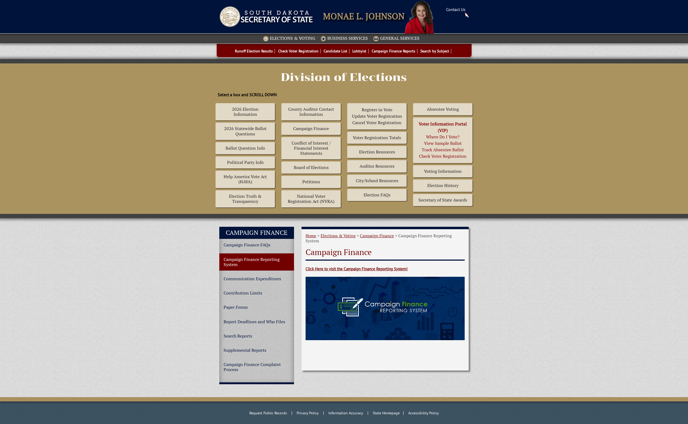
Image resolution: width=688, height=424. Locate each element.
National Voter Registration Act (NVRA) (311, 198)
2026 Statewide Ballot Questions (245, 131)
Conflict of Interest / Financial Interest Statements (311, 148)
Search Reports (238, 336)
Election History (442, 185)
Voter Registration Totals (377, 138)
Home (311, 235)
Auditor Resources (377, 166)
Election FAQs (377, 195)
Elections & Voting (292, 38)
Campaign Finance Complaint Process (252, 367)
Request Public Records (268, 413)
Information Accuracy (345, 413)
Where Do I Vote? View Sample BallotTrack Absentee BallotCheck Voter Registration (443, 140)
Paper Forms (236, 307)
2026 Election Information (245, 111)
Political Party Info (245, 162)
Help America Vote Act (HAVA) (245, 179)
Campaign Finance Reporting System (252, 262)
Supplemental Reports (245, 350)
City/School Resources (377, 181)
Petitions (311, 182)
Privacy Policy (308, 413)
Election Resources (377, 152)
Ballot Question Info (245, 148)
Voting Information (443, 171)
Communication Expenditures (252, 279)
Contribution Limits (243, 293)
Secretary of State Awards (442, 200)
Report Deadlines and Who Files (254, 322)
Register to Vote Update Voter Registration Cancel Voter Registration (377, 116)
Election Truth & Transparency (245, 198)
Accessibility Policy (423, 413)
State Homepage (386, 413)
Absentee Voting (443, 109)
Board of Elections (311, 167)
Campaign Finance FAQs (247, 245)
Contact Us (455, 9)
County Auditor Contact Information (311, 111)
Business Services (347, 38)
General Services (400, 38)
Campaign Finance (311, 128)
